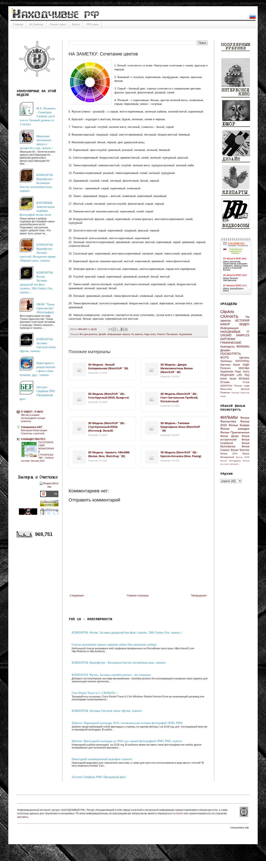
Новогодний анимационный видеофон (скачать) (102, 759)
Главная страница (137, 595)
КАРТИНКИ (227, 339)
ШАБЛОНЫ (226, 385)
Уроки (232, 378)
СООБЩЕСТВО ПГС (33, 439)
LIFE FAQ (243, 375)
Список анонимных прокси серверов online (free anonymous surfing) (114, 644)
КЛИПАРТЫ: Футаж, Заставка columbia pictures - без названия (111, 675)
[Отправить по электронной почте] (110, 329)
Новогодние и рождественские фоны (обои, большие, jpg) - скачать (37, 369)
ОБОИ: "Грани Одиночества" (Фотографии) (45, 308)
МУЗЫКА (244, 378)
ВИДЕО (244, 324)
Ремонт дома (58, 24)
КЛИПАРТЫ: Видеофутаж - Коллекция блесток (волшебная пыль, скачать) (119, 662)
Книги (76, 24)
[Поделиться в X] (118, 329)
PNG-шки (92, 24)
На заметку (137, 334)
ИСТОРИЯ (242, 320)
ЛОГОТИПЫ (242, 361)
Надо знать (150, 334)
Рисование (172, 334)
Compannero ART (31, 427)
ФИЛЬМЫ (242, 346)
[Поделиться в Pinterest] (126, 329)
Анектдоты (227, 346)
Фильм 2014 (228, 453)
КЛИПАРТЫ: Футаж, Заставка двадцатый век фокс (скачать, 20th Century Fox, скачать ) (127, 632)
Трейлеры (226, 361)
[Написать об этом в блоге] (114, 329)
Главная (18, 24)
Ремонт (161, 334)
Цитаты (244, 357)
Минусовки (226, 389)
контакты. (23, 817)
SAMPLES (242, 335)
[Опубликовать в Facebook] (122, 329)
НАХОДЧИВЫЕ (230, 331)
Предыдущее (199, 595)
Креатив (245, 389)
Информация (114, 334)
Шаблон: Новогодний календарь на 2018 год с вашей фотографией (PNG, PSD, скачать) (127, 741)
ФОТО (224, 357)
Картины (225, 364)
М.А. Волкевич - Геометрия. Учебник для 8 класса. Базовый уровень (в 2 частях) (37, 116)
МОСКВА (244, 368)
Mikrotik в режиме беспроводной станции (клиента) (33, 418)
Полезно (225, 368)
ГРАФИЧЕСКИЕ (230, 342)
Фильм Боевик (239, 425)
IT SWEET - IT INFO (32, 411)
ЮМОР (225, 324)
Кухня (236, 364)
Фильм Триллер (240, 450)
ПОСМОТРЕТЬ (230, 353)
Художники (226, 371)
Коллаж (235, 392)
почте (180, 813)
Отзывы (225, 382)
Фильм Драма (229, 436)
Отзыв (246, 382)
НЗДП (246, 364)
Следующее (77, 595)
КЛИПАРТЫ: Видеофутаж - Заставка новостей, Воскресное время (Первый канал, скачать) (37, 252)
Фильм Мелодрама (230, 461)
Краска (126, 334)
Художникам (185, 334)
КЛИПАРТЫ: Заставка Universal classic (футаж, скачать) (107, 711)
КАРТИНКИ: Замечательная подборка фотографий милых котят (37, 208)
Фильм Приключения (234, 432)
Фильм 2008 (242, 457)
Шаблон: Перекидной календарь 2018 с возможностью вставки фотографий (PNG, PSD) (127, 723)
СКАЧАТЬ (229, 316)
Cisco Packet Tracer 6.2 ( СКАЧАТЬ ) (94, 693)
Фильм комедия (234, 428)
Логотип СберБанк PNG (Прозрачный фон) (99, 777)
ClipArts (227, 311)
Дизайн (102, 334)
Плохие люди (241, 385)
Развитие (225, 392)
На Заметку (36, 24)
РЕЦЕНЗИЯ (227, 375)
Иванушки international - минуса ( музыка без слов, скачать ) (36, 142)
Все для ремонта (88, 334)
